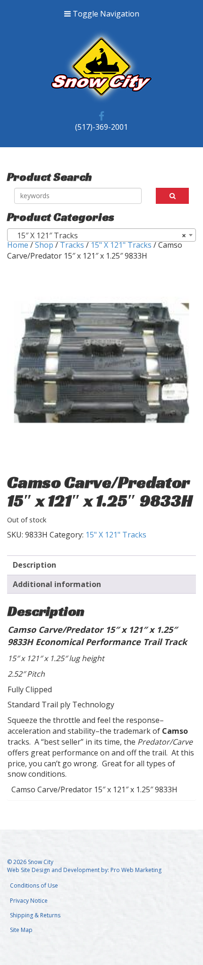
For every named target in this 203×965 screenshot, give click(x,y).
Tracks (72, 245)
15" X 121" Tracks (121, 245)
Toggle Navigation (105, 13)
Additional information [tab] (57, 584)
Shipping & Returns (35, 915)
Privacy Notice (29, 901)
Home (17, 245)
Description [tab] (34, 565)
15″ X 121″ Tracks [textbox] (98, 235)
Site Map (21, 930)
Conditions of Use (34, 885)
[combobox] (101, 235)
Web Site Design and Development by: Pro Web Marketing (84, 870)
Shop (44, 245)
